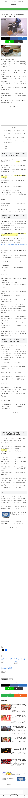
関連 (6, 148)
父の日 (11, 679)
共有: (6, 146)
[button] (18, 41)
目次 (12, 127)
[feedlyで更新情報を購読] (7, 695)
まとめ (5, 144)
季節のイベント (5, 679)
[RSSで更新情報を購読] (20, 695)
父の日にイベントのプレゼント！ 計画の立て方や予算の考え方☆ (19, 660)
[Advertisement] (14, 115)
